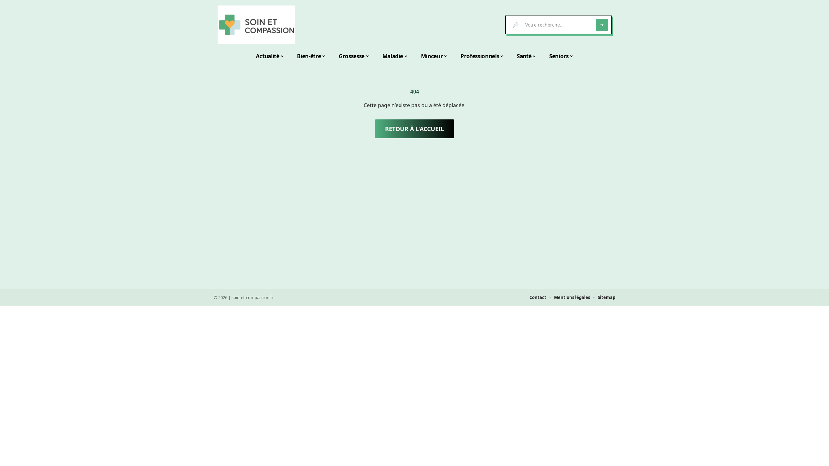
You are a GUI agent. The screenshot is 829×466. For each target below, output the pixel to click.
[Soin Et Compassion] (256, 25)
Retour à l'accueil (414, 129)
